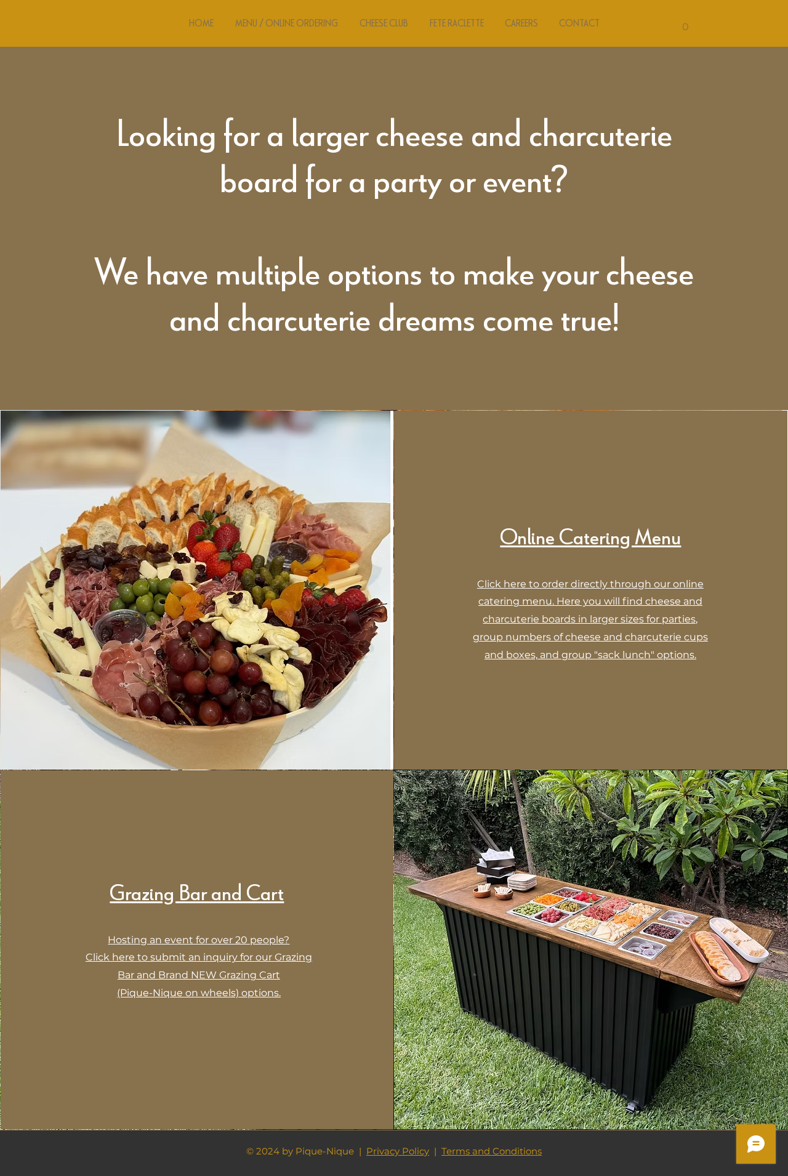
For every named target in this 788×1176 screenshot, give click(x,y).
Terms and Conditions (491, 1151)
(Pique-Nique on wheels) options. (199, 993)
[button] (685, 22)
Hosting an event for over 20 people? (198, 940)
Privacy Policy (397, 1151)
